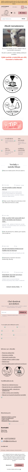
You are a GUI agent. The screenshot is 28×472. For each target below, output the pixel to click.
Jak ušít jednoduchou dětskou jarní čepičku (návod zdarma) (12, 249)
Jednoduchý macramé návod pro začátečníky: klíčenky (12, 275)
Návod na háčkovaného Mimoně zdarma (12, 188)
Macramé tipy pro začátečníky (11, 387)
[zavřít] (26, 1)
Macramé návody (19, 272)
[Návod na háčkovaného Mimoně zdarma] (14, 176)
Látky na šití (5, 419)
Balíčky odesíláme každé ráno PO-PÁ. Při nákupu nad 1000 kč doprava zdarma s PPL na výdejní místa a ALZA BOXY (14, 2)
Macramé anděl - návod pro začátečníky (11, 389)
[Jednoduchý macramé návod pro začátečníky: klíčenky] (14, 263)
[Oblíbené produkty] (11, 13)
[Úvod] (5, 13)
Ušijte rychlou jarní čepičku (10, 392)
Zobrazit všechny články (13, 286)
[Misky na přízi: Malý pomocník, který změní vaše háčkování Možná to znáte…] (14, 207)
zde (20, 469)
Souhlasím (19, 465)
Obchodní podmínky (9, 357)
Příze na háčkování (8, 418)
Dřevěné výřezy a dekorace (10, 421)
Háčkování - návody (20, 185)
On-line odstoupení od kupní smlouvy (14, 363)
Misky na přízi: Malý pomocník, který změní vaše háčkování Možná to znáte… (13, 219)
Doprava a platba (7, 355)
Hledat (23, 18)
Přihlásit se (23, 312)
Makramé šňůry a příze (9, 417)
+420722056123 (5, 6)
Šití (16, 246)
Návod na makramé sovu (10, 385)
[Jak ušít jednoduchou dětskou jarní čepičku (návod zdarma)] (14, 237)
